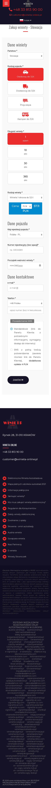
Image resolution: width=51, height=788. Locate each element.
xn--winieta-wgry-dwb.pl (25, 773)
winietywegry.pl (14, 758)
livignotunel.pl (15, 666)
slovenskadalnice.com (35, 688)
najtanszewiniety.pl (36, 678)
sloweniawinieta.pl (35, 693)
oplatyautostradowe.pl (16, 681)
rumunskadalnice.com (35, 685)
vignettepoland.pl (26, 710)
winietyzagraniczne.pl (34, 758)
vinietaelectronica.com (25, 712)
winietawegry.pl (35, 748)
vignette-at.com (33, 700)
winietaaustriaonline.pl (25, 727)
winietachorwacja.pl (35, 731)
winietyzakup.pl (16, 761)
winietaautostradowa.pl (25, 729)
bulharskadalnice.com (17, 639)
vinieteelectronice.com (17, 714)
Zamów (17, 380)
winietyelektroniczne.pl (16, 756)
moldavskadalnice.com (25, 676)
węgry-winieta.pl (34, 761)
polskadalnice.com (14, 683)
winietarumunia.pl (34, 741)
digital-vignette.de (35, 649)
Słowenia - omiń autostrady (21, 526)
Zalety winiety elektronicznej (21, 514)
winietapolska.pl (15, 741)
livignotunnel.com (33, 666)
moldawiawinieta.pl (15, 678)
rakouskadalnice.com (35, 683)
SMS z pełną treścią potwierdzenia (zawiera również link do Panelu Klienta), (27, 357)
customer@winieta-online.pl (26, 15)
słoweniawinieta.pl (36, 698)
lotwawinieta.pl (34, 668)
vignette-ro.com (16, 707)
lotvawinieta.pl (17, 668)
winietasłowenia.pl (16, 748)
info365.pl (16, 661)
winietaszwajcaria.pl (35, 746)
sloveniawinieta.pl (14, 688)
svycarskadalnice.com (25, 695)
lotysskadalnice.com (25, 671)
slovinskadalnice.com (15, 690)
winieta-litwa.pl (15, 719)
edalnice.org (40, 651)
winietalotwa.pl (34, 736)
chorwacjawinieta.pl (33, 642)
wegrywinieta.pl (37, 714)
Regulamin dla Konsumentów (22, 508)
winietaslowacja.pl (35, 744)
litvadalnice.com (31, 661)
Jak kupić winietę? (16, 496)
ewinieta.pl (37, 659)
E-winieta (12, 550)
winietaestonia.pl (35, 734)
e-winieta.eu (26, 651)
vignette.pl (10, 710)
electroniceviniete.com (16, 656)
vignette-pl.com (15, 705)
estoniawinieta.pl (38, 656)
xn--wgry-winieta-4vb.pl (26, 768)
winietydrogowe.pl (25, 753)
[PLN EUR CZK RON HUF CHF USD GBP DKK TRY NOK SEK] (26, 206)
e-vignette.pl (11, 651)
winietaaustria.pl (32, 724)
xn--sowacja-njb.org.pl (25, 763)
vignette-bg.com (16, 702)
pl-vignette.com (37, 681)
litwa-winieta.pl (17, 664)
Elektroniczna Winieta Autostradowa (25, 478)
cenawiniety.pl (37, 639)
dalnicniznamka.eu (15, 649)
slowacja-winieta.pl (37, 690)
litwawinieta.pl (33, 664)
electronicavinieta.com (25, 654)
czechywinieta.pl (35, 644)
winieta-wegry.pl (16, 722)
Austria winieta (15, 532)
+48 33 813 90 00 (27, 9)
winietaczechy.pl (16, 734)
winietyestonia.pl (38, 756)
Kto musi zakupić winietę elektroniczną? (27, 502)
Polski (26, 20)
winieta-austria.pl (16, 717)
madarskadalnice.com (25, 673)
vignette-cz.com (35, 702)
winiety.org (33, 751)
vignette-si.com (34, 707)
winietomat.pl (19, 751)
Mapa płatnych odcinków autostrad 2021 (27, 484)
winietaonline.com (35, 739)
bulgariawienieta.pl (16, 637)
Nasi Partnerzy (15, 544)
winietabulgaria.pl (15, 731)
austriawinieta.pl (34, 630)
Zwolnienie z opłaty (17, 520)
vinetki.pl (42, 710)
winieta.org (16, 724)
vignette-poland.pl (34, 705)
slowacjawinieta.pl (15, 693)
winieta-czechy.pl (35, 717)
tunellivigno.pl (16, 700)
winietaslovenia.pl (16, 744)
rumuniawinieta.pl (13, 685)
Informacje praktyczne (18, 490)
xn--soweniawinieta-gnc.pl (25, 765)
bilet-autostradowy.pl (25, 632)
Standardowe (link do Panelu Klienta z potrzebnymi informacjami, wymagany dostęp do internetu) (27, 336)
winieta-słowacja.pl (34, 719)
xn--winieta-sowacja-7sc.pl (25, 770)
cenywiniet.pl (15, 642)
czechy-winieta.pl (16, 644)
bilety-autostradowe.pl (25, 634)
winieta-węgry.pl (34, 722)
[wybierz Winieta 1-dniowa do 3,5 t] (25, 197)
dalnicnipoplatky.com (35, 647)
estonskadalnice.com (19, 659)
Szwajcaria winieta (16, 538)
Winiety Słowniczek (17, 556)
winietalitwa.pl (17, 736)
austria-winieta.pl (16, 630)
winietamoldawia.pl (15, 739)
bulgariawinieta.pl (35, 637)
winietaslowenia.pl (15, 746)
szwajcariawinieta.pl (15, 698)
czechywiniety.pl (14, 647)
